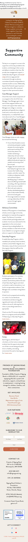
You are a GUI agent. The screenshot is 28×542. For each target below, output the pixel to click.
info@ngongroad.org (14, 38)
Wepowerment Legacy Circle (14, 400)
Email (14, 445)
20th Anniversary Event (14, 405)
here (22, 119)
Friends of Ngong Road (14, 12)
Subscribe (14, 449)
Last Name (19, 439)
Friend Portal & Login (14, 403)
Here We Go (14, 398)
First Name (8, 439)
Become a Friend (14, 396)
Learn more (8, 353)
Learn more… (6, 319)
